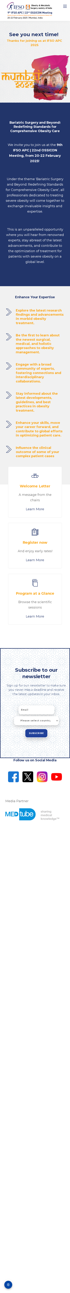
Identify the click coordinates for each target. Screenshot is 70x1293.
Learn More (35, 509)
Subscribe (36, 733)
